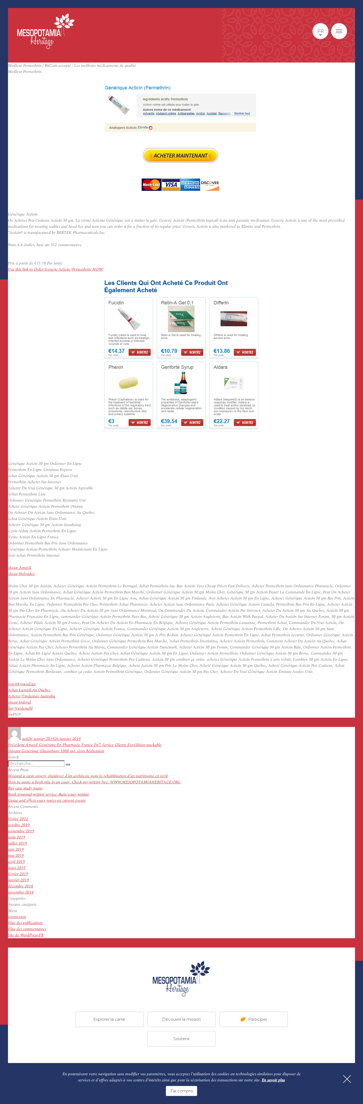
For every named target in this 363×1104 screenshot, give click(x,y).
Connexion (17, 917)
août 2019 (16, 837)
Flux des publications (25, 923)
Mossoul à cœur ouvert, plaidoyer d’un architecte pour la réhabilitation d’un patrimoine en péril (88, 776)
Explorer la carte (109, 1019)
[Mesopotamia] (46, 31)
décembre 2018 (20, 886)
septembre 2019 (21, 831)
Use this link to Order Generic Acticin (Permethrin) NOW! (55, 269)
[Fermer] (347, 1079)
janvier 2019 (18, 880)
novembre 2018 (21, 892)
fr (321, 31)
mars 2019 (17, 868)
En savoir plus (273, 1080)
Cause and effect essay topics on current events (47, 800)
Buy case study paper (25, 788)
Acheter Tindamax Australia (31, 696)
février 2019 (18, 874)
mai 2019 (16, 856)
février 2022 (18, 819)
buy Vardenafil (20, 708)
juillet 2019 (17, 843)
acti (25, 739)
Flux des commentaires (27, 929)
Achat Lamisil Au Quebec (29, 690)
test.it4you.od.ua (22, 684)
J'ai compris (181, 1090)
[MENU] (339, 31)
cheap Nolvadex (21, 574)
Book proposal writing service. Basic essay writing (48, 794)
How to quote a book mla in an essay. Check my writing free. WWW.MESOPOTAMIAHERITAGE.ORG (94, 782)
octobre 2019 (19, 825)
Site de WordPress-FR (26, 935)
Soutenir (181, 1038)
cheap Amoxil (19, 568)
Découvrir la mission (181, 1019)
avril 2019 (16, 862)
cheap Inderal (19, 702)
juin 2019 (16, 849)
